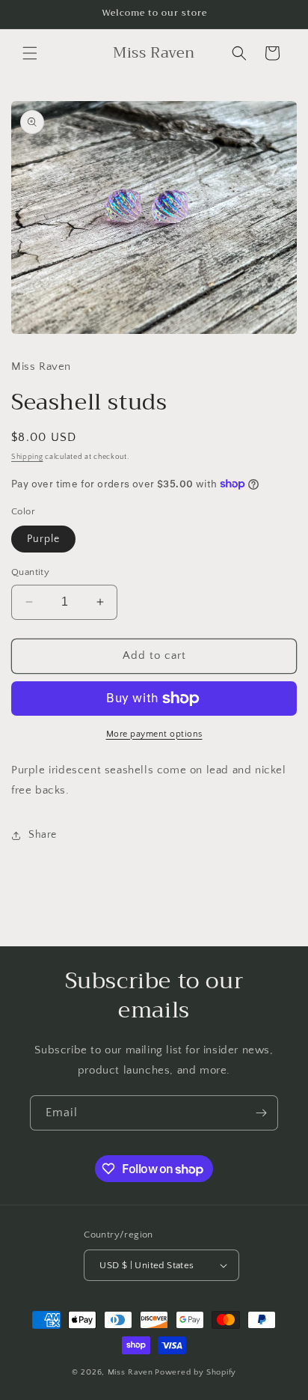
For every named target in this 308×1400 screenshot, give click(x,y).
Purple (43, 539)
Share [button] (42, 835)
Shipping (27, 457)
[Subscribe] (260, 1112)
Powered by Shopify (195, 1372)
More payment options (154, 734)
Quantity (30, 572)
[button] (29, 53)
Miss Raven (130, 1372)
